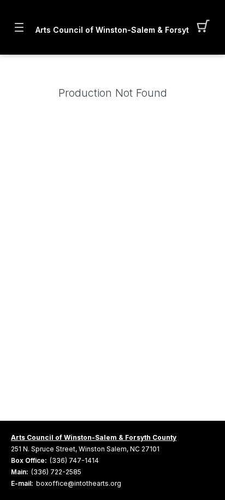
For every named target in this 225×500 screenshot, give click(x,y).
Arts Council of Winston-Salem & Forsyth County (112, 30)
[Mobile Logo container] (112, 19)
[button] (206, 27)
